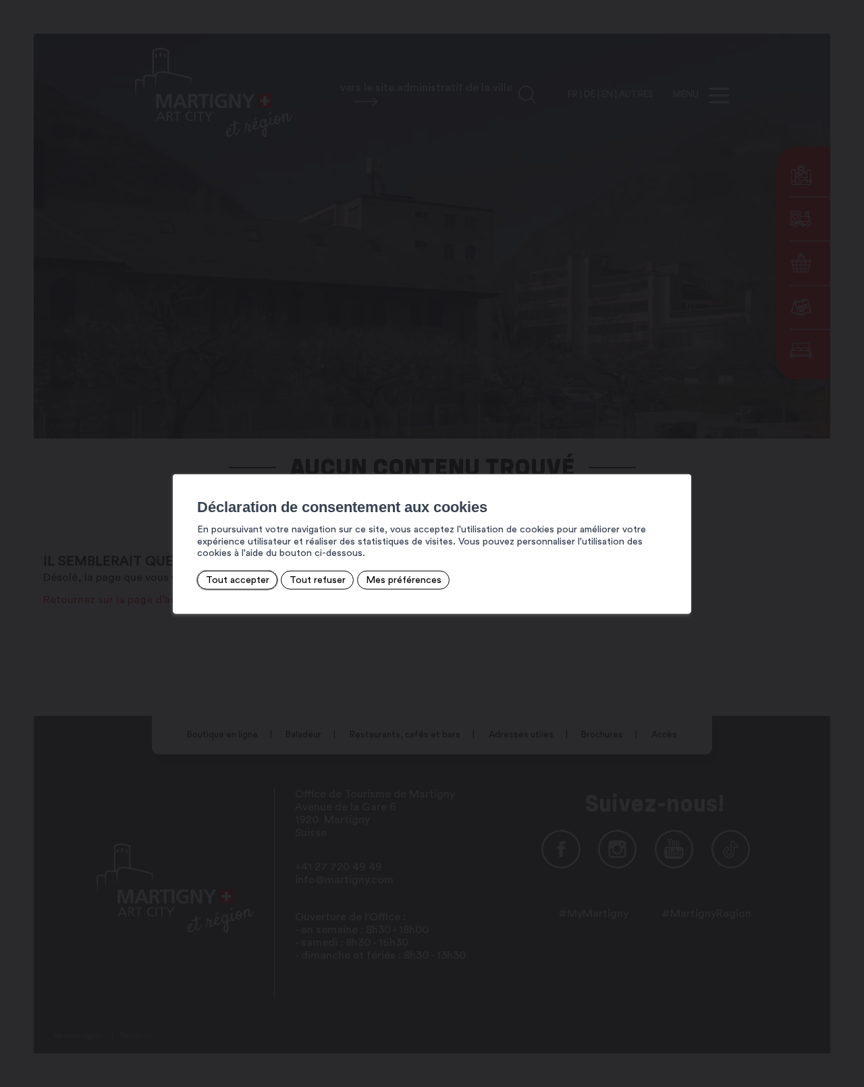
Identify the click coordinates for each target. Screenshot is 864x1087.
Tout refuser (318, 580)
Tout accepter (237, 580)
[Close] (679, 459)
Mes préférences (403, 580)
